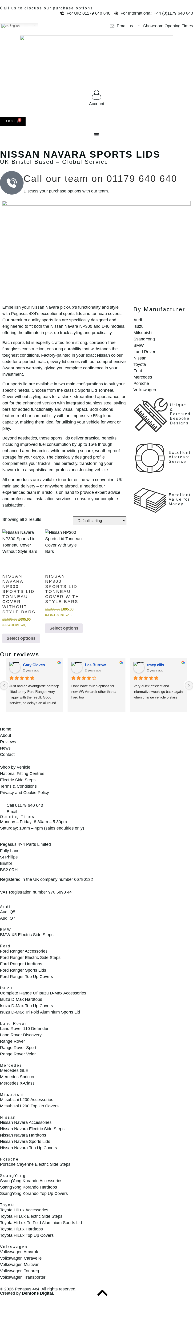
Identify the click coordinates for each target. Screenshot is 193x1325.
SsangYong (13, 1176)
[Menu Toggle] (96, 134)
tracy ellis (155, 665)
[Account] (96, 95)
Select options (21, 638)
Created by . (27, 1293)
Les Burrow (95, 665)
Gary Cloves (34, 665)
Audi (5, 907)
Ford (5, 946)
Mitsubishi (12, 1095)
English (14, 26)
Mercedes (11, 1065)
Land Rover (13, 1024)
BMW (5, 930)
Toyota (7, 1205)
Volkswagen (14, 1247)
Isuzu (6, 988)
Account (96, 103)
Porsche (9, 1159)
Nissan (8, 1117)
